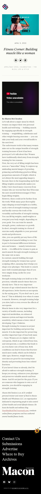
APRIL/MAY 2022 (11, 67)
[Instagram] (14, 482)
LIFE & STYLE (23, 69)
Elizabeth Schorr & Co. (20, 488)
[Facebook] (4, 482)
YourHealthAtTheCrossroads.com (15, 411)
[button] (16, 60)
